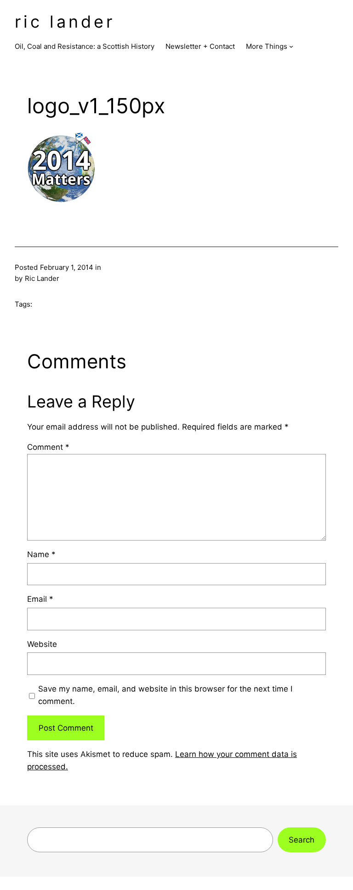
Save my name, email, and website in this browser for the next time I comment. (165, 695)
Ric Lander (65, 22)
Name (41, 554)
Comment (48, 447)
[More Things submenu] (291, 46)
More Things (266, 46)
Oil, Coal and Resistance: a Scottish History (84, 46)
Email (40, 599)
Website (42, 644)
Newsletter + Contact (200, 46)
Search (301, 839)
